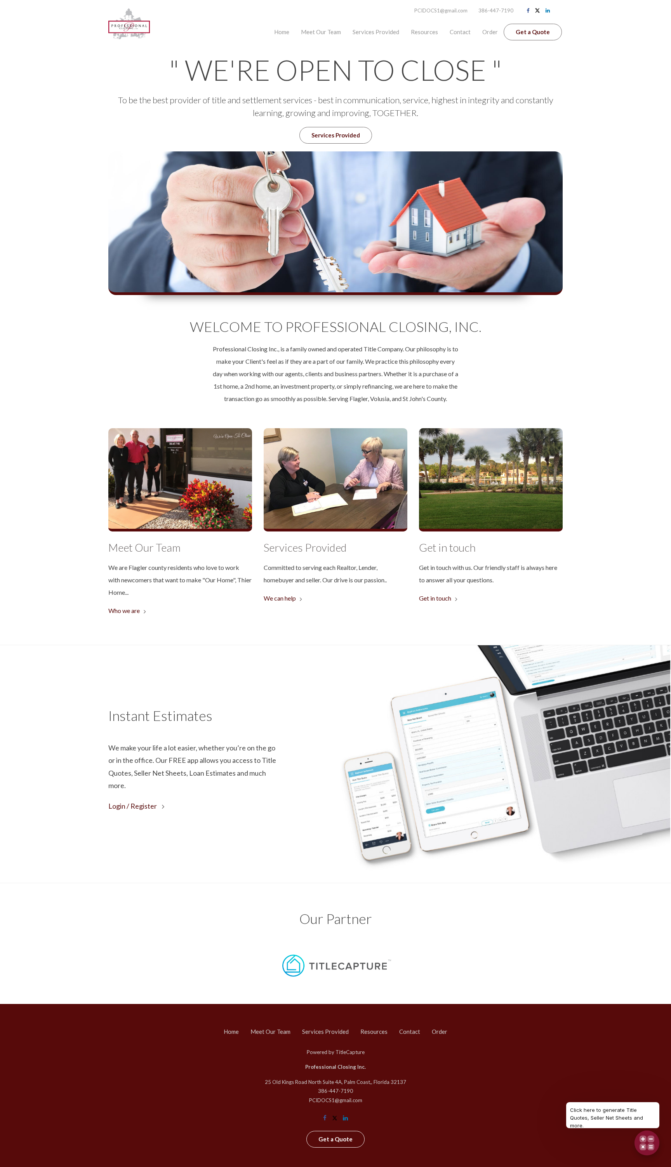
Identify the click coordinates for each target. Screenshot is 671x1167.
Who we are (124, 610)
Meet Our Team (321, 31)
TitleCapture (350, 1052)
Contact (460, 31)
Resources (424, 31)
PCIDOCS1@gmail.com (441, 10)
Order (490, 31)
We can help (280, 598)
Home (281, 31)
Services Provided (376, 31)
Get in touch (435, 598)
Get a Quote (533, 31)
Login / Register (133, 806)
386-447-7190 (495, 10)
